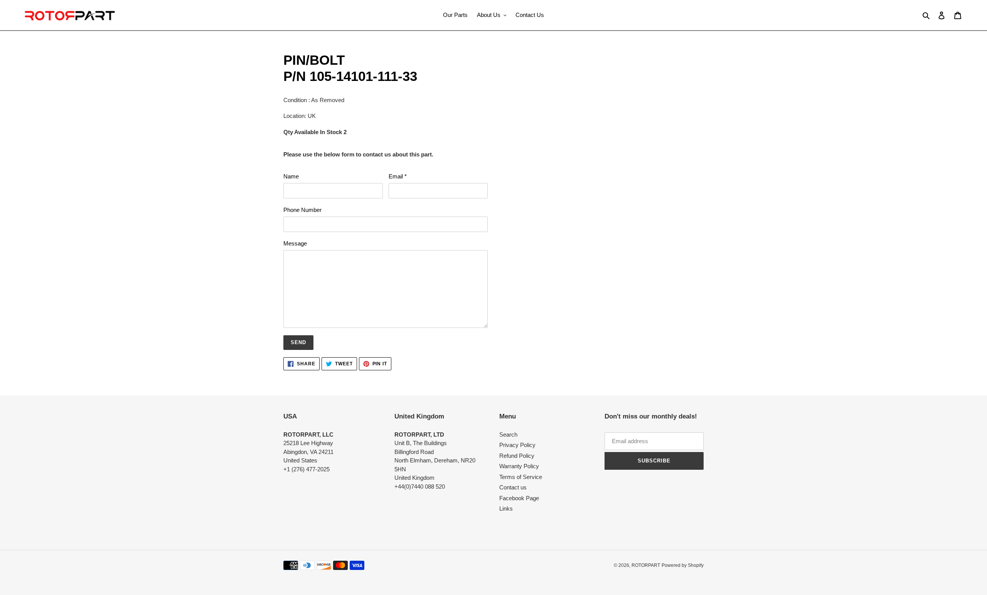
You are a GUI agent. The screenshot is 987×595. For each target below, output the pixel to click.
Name (291, 176)
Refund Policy (516, 455)
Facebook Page (519, 498)
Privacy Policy (517, 445)
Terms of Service (520, 477)
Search (508, 434)
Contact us (513, 487)
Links (506, 508)
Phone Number (302, 210)
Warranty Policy (519, 466)
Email (398, 176)
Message (295, 243)
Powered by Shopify (683, 565)
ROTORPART (646, 565)
